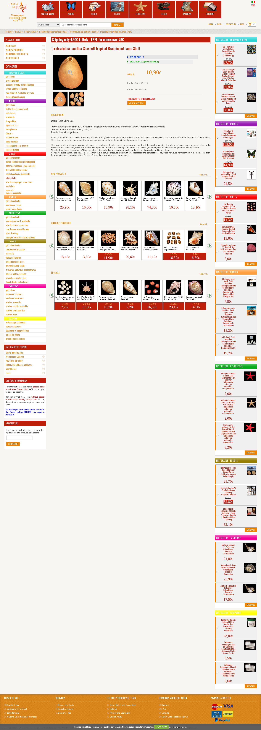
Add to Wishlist (136, 103)
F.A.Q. (164, 709)
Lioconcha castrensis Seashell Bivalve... (173, 199)
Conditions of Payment (16, 709)
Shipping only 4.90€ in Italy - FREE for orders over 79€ (88, 39)
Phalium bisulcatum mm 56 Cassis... (107, 199)
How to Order (12, 705)
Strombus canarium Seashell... (85, 248)
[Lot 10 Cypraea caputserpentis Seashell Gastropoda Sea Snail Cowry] (174, 238)
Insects (71, 14)
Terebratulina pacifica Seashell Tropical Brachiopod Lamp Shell (100, 31)
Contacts (165, 712)
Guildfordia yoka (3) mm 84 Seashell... (86, 298)
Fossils (164, 14)
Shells (94, 14)
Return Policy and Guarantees (123, 705)
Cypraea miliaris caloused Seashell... (108, 298)
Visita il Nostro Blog (14, 352)
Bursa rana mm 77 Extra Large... (85, 199)
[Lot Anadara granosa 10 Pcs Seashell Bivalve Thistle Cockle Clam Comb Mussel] (65, 287)
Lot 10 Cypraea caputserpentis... (171, 248)
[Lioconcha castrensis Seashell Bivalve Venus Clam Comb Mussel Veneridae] (174, 188)
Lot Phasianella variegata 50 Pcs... (107, 248)
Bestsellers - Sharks (227, 271)
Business (165, 705)
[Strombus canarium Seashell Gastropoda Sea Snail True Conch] (86, 238)
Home (219, 24)
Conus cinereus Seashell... (127, 298)
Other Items (140, 14)
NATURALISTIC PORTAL (16, 347)
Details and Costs (66, 705)
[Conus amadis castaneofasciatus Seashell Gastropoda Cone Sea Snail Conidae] (152, 238)
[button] (53, 196)
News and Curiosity (14, 360)
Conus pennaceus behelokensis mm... (64, 199)
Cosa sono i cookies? (178, 726)
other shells (30, 31)
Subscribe (13, 444)
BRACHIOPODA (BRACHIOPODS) (144, 61)
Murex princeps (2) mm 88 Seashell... (129, 248)
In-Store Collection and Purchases (21, 716)
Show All (204, 174)
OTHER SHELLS (137, 57)
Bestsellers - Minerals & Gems (231, 39)
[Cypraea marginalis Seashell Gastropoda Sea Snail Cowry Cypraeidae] (195, 287)
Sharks (117, 14)
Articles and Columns (15, 356)
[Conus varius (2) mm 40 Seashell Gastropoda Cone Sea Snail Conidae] (195, 188)
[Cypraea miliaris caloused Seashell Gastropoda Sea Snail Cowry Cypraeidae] (108, 287)
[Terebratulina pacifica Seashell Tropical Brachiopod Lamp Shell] (70, 72)
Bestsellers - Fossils (227, 460)
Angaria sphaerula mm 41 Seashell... (129, 199)
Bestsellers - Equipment (228, 612)
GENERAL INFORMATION (16, 380)
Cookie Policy (116, 716)
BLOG (242, 24)
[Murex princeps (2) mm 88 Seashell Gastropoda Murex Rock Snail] (130, 238)
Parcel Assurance (66, 709)
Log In (210, 24)
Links (8, 372)
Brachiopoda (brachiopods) (52, 31)
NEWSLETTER (12, 423)
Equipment (210, 14)
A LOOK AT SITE (13, 39)
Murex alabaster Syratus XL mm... (150, 199)
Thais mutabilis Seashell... (193, 248)
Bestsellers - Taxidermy (228, 537)
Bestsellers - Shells (226, 196)
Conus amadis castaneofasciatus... (151, 248)
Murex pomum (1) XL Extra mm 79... (173, 298)
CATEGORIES (11, 66)
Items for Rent (12, 712)
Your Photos (11, 368)
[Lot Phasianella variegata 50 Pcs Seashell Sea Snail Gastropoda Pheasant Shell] (108, 238)
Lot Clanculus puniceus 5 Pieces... (151, 298)
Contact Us (231, 24)
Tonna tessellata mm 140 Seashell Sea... (64, 248)
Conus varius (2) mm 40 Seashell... (195, 199)
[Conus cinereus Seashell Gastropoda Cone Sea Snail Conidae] (130, 287)
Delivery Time (64, 712)
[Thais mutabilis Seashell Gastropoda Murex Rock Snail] (195, 238)
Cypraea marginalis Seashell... (194, 298)
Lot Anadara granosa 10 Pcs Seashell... (64, 298)
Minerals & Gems (47, 14)
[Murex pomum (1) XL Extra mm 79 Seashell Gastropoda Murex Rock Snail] (174, 287)
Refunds (113, 709)
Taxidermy (187, 14)
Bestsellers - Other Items (229, 366)
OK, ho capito (161, 726)
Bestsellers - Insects (227, 123)
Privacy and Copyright (119, 712)
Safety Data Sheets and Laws (19, 364)
